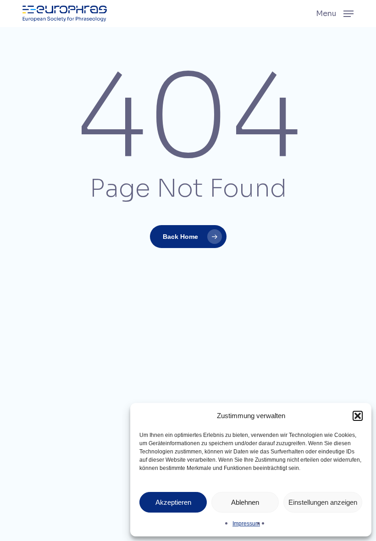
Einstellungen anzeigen (322, 502)
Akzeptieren (173, 502)
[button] (357, 415)
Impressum (246, 523)
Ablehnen (245, 502)
